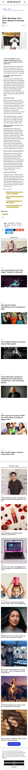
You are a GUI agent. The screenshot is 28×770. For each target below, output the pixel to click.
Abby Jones (7, 25)
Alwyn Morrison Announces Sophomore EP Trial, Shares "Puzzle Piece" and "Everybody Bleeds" (12, 380)
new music (19, 225)
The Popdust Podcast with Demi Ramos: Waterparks (13, 343)
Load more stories (14, 744)
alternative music (11, 223)
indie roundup (7, 225)
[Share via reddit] (17, 230)
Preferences (14, 767)
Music (9, 9)
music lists (13, 225)
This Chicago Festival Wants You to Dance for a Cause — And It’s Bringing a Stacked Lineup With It (13, 671)
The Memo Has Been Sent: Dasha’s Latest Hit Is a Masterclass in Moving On (13, 705)
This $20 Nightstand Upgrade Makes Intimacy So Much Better (11, 533)
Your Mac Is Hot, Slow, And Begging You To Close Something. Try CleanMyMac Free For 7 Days (13, 568)
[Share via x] (14, 230)
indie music (18, 223)
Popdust (5, 9)
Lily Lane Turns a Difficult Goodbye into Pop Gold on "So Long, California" (14, 739)
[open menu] (3, 2)
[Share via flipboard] (23, 230)
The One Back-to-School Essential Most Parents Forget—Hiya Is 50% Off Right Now (13, 602)
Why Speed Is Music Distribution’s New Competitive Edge (13, 307)
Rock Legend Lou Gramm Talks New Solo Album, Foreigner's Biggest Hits (13, 417)
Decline (14, 764)
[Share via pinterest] (20, 230)
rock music (6, 226)
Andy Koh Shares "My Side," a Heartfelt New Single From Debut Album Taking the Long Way (13, 499)
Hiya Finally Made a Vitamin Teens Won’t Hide (12, 453)
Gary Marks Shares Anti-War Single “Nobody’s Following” (12, 271)
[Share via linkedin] (6, 233)
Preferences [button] (4, 757)
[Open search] (25, 2)
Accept (14, 761)
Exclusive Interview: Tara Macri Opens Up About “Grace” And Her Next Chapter (13, 636)
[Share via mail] (12, 233)
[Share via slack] (9, 233)
